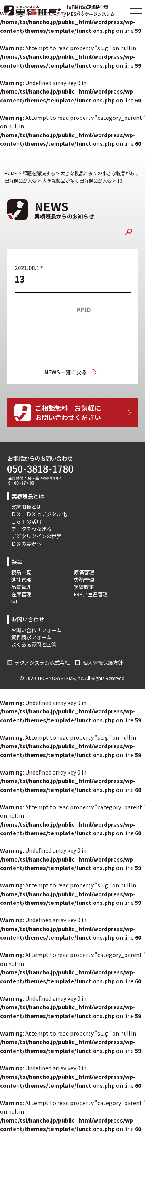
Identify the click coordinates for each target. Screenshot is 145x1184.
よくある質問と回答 (33, 644)
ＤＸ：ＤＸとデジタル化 (39, 514)
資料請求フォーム (31, 637)
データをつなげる (31, 528)
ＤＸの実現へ (26, 543)
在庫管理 (21, 594)
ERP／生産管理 (91, 594)
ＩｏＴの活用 (26, 521)
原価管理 (84, 572)
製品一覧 (21, 572)
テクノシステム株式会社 (42, 662)
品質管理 (21, 586)
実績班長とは (26, 506)
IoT (14, 601)
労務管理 (84, 579)
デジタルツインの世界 (36, 536)
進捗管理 (21, 579)
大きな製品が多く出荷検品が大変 (96, 372)
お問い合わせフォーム (36, 630)
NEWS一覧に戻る (65, 372)
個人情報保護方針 (103, 662)
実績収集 (84, 586)
